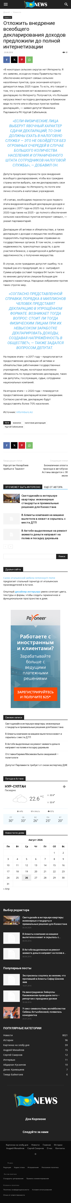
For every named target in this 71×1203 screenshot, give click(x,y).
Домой (6, 12)
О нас (49, 1148)
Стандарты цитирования (13, 1178)
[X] (14, 59)
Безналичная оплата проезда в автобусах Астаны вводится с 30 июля (55, 470)
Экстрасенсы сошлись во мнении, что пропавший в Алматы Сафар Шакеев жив (44, 978)
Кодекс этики (19, 1167)
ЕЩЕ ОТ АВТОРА (53, 487)
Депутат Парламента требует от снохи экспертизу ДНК (36, 765)
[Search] (66, 4)
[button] (5, 4)
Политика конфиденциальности (16, 1189)
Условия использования (42, 1189)
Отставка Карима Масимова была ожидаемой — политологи (32, 756)
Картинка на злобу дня (17, 1144)
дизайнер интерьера (27, 591)
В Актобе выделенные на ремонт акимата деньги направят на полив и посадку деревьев (44, 534)
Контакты (60, 1148)
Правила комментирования (37, 1178)
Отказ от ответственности (14, 1195)
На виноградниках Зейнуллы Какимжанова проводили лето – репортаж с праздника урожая (41, 995)
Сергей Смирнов (35, 1148)
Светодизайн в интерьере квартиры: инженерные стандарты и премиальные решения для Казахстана (34, 725)
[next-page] (11, 547)
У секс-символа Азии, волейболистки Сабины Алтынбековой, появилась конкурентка (43, 1011)
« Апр (6, 888)
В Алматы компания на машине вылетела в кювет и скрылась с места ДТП (43, 518)
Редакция (7, 1167)
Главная (47, 1144)
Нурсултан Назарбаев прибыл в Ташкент (15, 467)
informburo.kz (24, 412)
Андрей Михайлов (15, 1148)
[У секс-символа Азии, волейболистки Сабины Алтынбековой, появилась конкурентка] (11, 1012)
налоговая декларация (35, 423)
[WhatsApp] (29, 59)
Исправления (33, 1167)
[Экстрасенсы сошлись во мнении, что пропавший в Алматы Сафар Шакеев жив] (11, 979)
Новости (17, 12)
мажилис (17, 423)
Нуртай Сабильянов (14, 426)
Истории (58, 1144)
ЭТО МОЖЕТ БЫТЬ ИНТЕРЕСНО (22, 487)
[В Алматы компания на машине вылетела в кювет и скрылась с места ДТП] (11, 518)
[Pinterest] (21, 59)
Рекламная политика (50, 1167)
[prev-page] (5, 547)
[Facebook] (6, 59)
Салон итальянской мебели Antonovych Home (29, 577)
